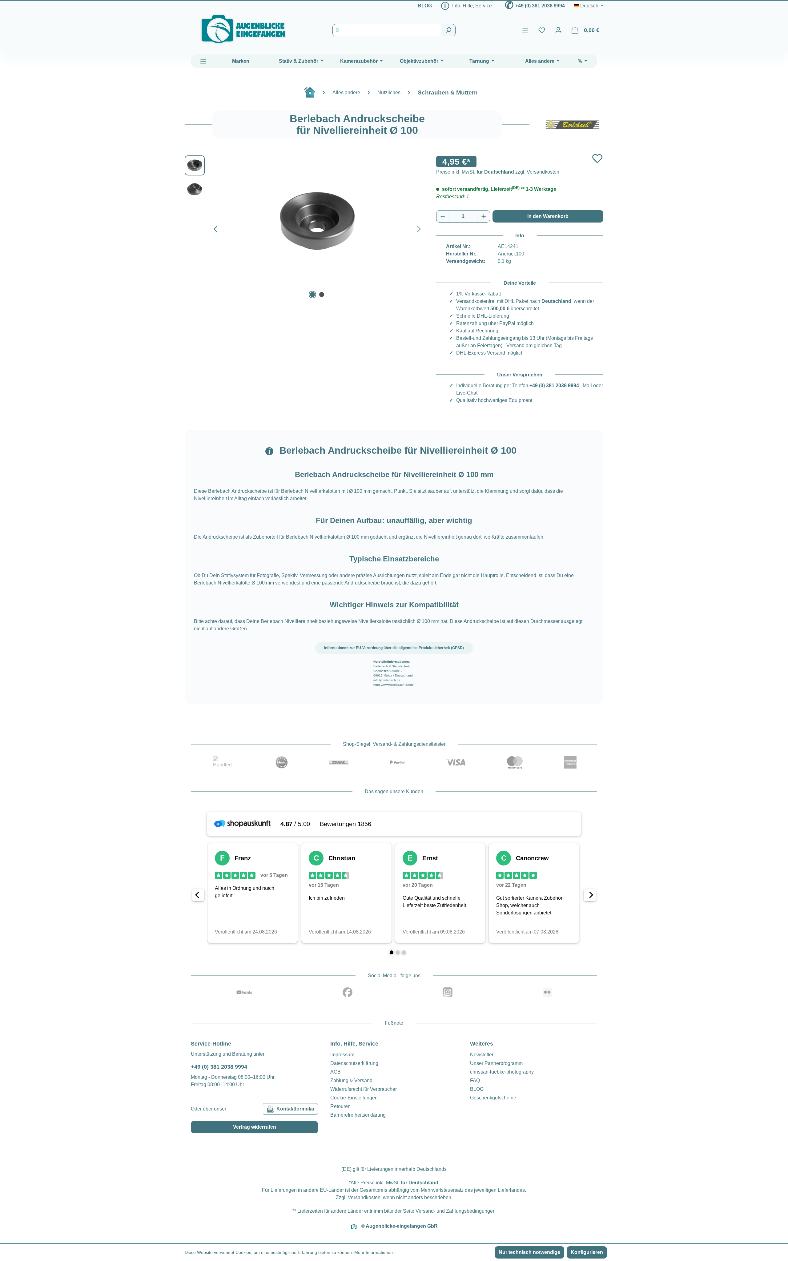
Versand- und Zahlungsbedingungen (456, 1211)
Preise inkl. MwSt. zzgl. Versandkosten (497, 172)
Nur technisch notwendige (529, 1252)
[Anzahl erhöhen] (483, 216)
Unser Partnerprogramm (496, 1063)
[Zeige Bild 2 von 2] (321, 294)
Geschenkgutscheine (493, 1097)
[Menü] (525, 30)
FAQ (475, 1080)
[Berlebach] (572, 124)
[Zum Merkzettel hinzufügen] (597, 158)
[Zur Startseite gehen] (243, 29)
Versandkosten (364, 1197)
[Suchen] (448, 30)
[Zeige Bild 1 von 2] (312, 294)
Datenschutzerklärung (354, 1063)
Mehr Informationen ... (376, 1252)
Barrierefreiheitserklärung (358, 1115)
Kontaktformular (295, 1108)
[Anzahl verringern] (442, 216)
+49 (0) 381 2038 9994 (540, 5)
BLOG (425, 5)
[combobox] (386, 30)
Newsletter (481, 1054)
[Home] (313, 94)
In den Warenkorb (548, 216)
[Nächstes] (419, 228)
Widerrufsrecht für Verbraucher (363, 1089)
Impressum (342, 1054)
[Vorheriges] (215, 228)
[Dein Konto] (558, 30)
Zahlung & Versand (351, 1080)
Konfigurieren (587, 1252)
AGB (335, 1071)
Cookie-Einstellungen (354, 1097)
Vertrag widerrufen (254, 1127)
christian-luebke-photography (502, 1071)
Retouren (340, 1106)
